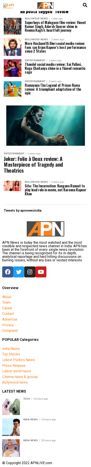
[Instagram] (29, 271)
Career (7, 308)
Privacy (8, 325)
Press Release (13, 366)
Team (6, 302)
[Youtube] (40, 271)
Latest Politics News (18, 360)
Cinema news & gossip (20, 377)
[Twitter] (18, 271)
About (6, 297)
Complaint (10, 331)
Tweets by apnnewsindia (23, 210)
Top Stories (11, 354)
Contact (8, 314)
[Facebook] (7, 271)
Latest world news (16, 371)
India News (11, 349)
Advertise (9, 319)
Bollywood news (15, 382)
